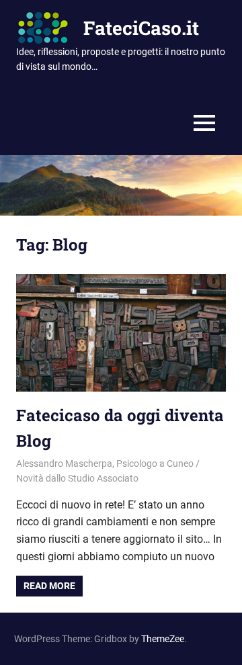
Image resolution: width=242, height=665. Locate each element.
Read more (49, 585)
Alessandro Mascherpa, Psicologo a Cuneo (105, 463)
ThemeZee (162, 638)
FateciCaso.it (141, 27)
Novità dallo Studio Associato (77, 478)
